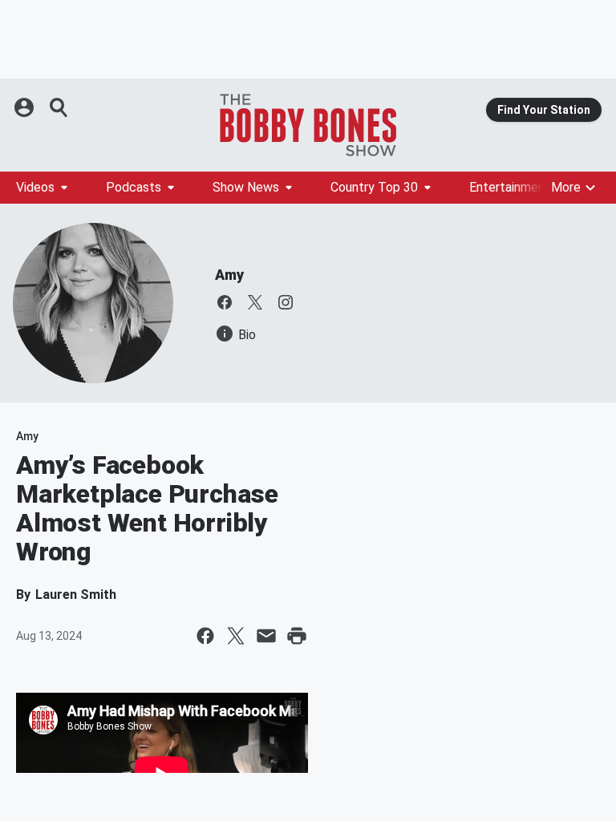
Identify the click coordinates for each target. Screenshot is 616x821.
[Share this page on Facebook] (205, 636)
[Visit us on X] (255, 302)
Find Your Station (543, 109)
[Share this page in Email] (266, 636)
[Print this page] (297, 636)
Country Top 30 (374, 187)
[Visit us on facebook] (224, 302)
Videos (35, 187)
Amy (229, 274)
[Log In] (25, 107)
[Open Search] (59, 107)
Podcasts (133, 187)
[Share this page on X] (236, 636)
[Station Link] (308, 125)
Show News (246, 187)
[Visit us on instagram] (285, 302)
